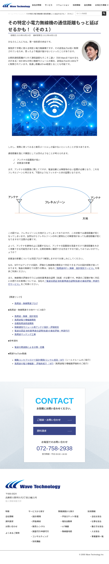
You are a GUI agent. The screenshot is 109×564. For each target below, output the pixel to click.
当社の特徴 (36, 5)
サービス (48, 5)
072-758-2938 (54, 448)
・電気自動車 (66, 521)
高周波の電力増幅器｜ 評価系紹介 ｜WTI (33, 363)
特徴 (7, 511)
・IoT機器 (64, 526)
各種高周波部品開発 (24, 323)
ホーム (10, 14)
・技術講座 (35, 541)
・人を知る (95, 531)
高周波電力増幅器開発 (25, 320)
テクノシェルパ (19, 14)
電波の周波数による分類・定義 (29, 347)
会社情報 (87, 5)
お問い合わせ (11, 526)
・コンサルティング (39, 536)
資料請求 (41, 431)
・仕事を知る (96, 521)
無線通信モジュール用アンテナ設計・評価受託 (36, 327)
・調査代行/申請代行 (39, 531)
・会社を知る (96, 516)
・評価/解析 (35, 521)
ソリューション (62, 5)
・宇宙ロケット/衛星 (69, 516)
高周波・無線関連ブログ (26, 303)
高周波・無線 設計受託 (26, 316)
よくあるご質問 (12, 533)
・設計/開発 (35, 516)
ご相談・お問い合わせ (49, 420)
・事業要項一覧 (97, 536)
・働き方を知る (97, 526)
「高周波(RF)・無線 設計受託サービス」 (75, 268)
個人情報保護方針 (13, 501)
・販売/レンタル (37, 526)
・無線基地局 (66, 531)
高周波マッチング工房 (25, 334)
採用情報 (76, 5)
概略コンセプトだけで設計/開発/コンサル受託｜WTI (39, 360)
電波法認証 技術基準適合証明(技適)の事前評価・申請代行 (42, 331)
